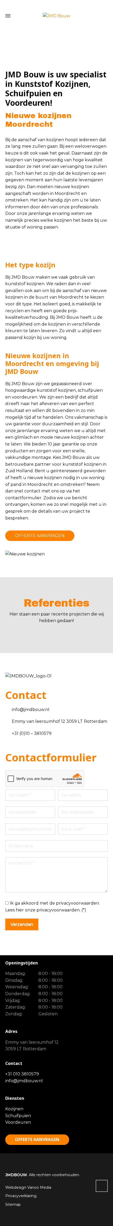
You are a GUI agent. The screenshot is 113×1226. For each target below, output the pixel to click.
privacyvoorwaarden (58, 909)
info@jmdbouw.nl (24, 1080)
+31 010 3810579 (22, 1073)
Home (32, 46)
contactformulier (23, 497)
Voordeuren (18, 1122)
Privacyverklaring (21, 1195)
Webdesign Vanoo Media (28, 1187)
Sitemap (13, 1204)
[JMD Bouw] (56, 15)
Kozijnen (14, 1108)
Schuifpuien (18, 1115)
